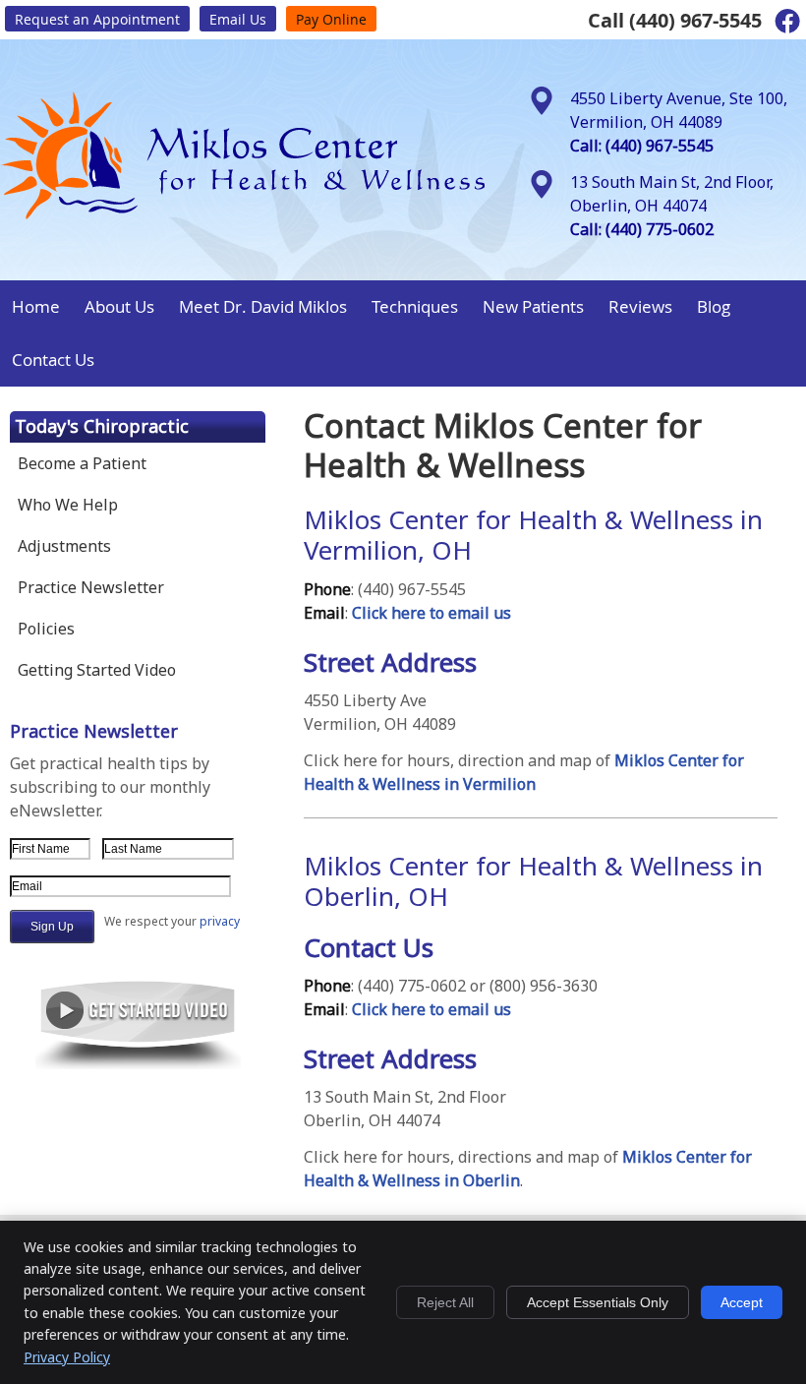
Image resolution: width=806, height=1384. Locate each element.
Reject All (445, 1302)
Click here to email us (431, 613)
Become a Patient (82, 463)
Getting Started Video (97, 670)
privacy (220, 921)
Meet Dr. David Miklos (263, 306)
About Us (119, 306)
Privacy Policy (67, 1357)
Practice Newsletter (91, 587)
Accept (741, 1302)
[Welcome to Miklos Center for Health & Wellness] (244, 214)
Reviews (640, 306)
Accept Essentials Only (597, 1302)
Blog (713, 306)
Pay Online (331, 19)
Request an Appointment (97, 19)
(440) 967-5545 (695, 20)
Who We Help (68, 504)
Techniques (415, 306)
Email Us (237, 19)
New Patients (533, 306)
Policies (46, 628)
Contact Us (53, 359)
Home (36, 306)
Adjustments (64, 546)
